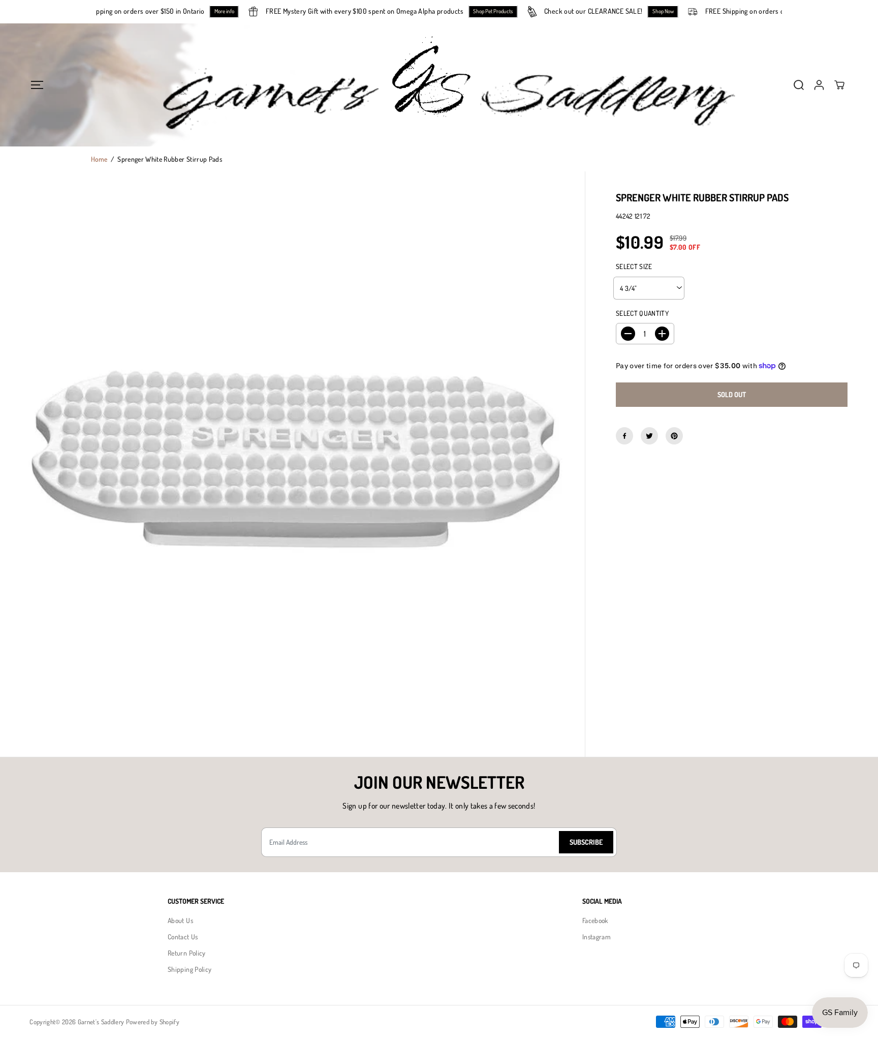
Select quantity (642, 313)
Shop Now (675, 11)
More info (237, 11)
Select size (634, 266)
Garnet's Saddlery (101, 1022)
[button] (36, 84)
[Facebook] (624, 435)
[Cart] (839, 85)
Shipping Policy (189, 969)
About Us (180, 920)
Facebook (595, 920)
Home (99, 159)
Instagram (596, 936)
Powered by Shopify (152, 1022)
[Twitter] (649, 435)
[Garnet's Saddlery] (439, 85)
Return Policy (186, 952)
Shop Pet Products (505, 11)
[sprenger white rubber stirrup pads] (292, 464)
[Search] (799, 85)
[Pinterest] (674, 435)
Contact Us (183, 936)
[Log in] (819, 85)
